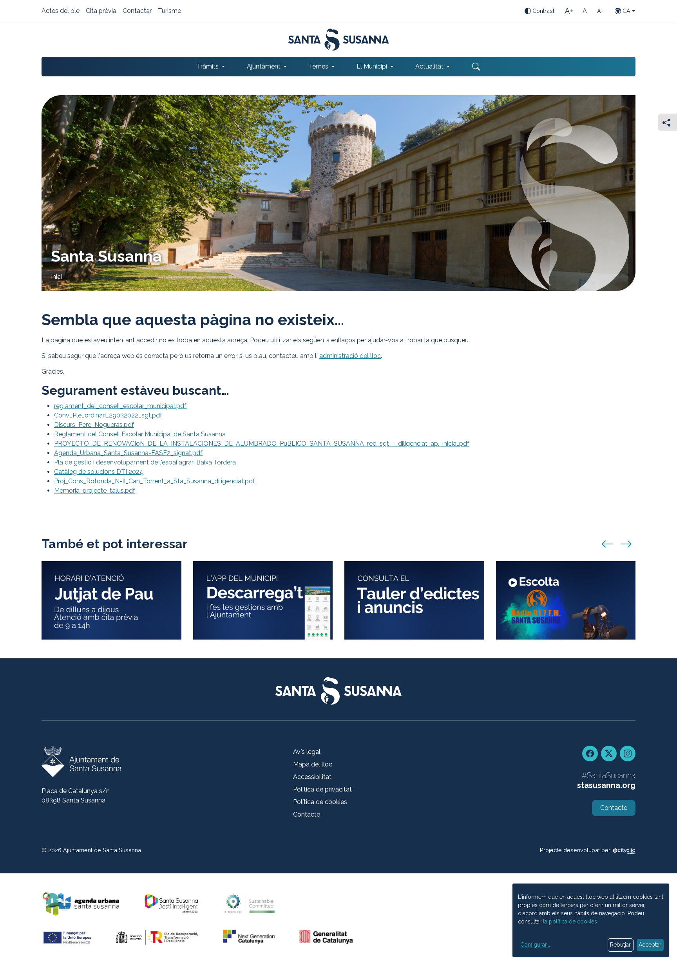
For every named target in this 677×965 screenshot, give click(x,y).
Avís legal (306, 751)
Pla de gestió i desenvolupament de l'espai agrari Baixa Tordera (145, 462)
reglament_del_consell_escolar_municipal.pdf (120, 406)
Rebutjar (620, 945)
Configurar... (535, 945)
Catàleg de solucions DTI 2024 (98, 471)
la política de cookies (570, 921)
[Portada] (338, 40)
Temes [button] (318, 66)
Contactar (137, 11)
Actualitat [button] (429, 66)
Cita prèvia (101, 11)
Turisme (169, 11)
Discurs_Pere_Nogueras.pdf (94, 424)
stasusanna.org (606, 785)
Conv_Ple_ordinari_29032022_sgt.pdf (108, 415)
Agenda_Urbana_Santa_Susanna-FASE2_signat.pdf (128, 453)
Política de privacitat (322, 789)
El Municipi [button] (372, 66)
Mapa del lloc (312, 764)
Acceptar (650, 945)
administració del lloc (350, 356)
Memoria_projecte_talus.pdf (94, 490)
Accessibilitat (312, 777)
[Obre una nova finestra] (414, 600)
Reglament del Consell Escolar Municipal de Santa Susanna (140, 434)
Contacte (306, 814)
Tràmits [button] (208, 66)
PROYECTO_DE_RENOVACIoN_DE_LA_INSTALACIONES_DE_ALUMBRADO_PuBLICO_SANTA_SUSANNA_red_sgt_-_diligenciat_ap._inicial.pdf (261, 443)
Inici (56, 276)
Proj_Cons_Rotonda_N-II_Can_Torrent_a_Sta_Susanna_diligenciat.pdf (154, 481)
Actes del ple (61, 11)
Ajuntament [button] (264, 66)
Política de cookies (320, 802)
